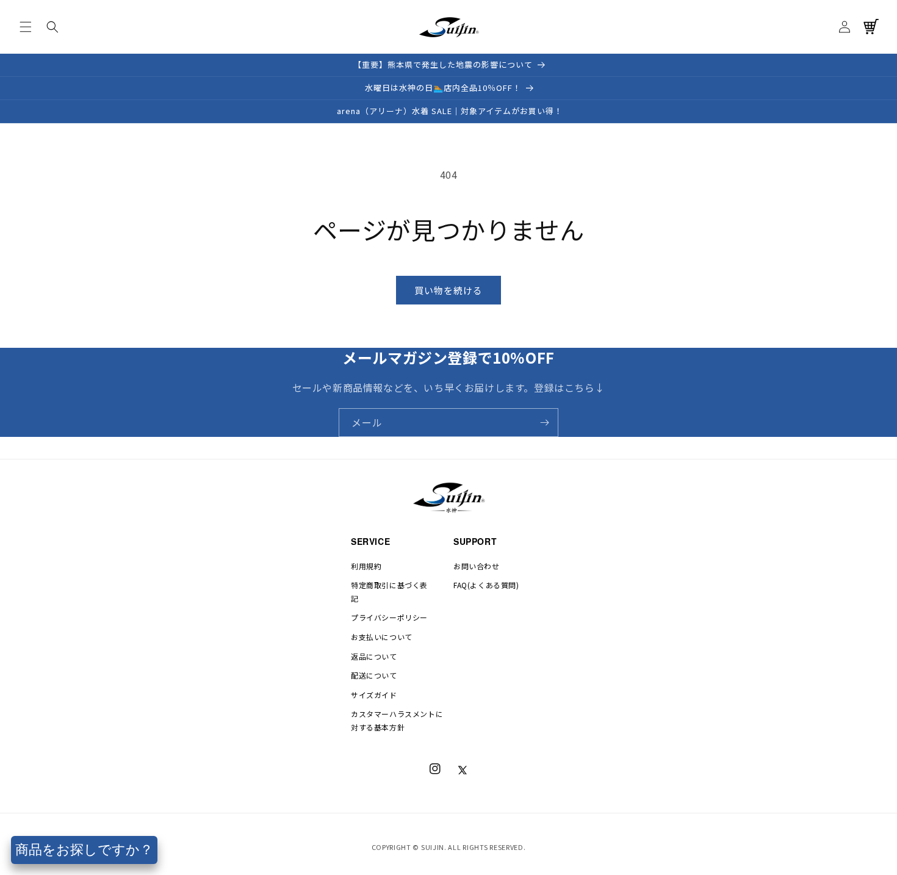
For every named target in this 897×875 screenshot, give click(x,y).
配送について (374, 675)
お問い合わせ (476, 566)
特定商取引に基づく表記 (389, 591)
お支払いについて (381, 637)
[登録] (544, 422)
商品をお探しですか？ (84, 849)
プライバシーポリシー (389, 617)
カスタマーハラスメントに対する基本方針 (397, 720)
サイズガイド (374, 695)
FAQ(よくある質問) (486, 585)
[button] (25, 26)
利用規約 (366, 566)
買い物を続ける (448, 290)
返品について (374, 656)
